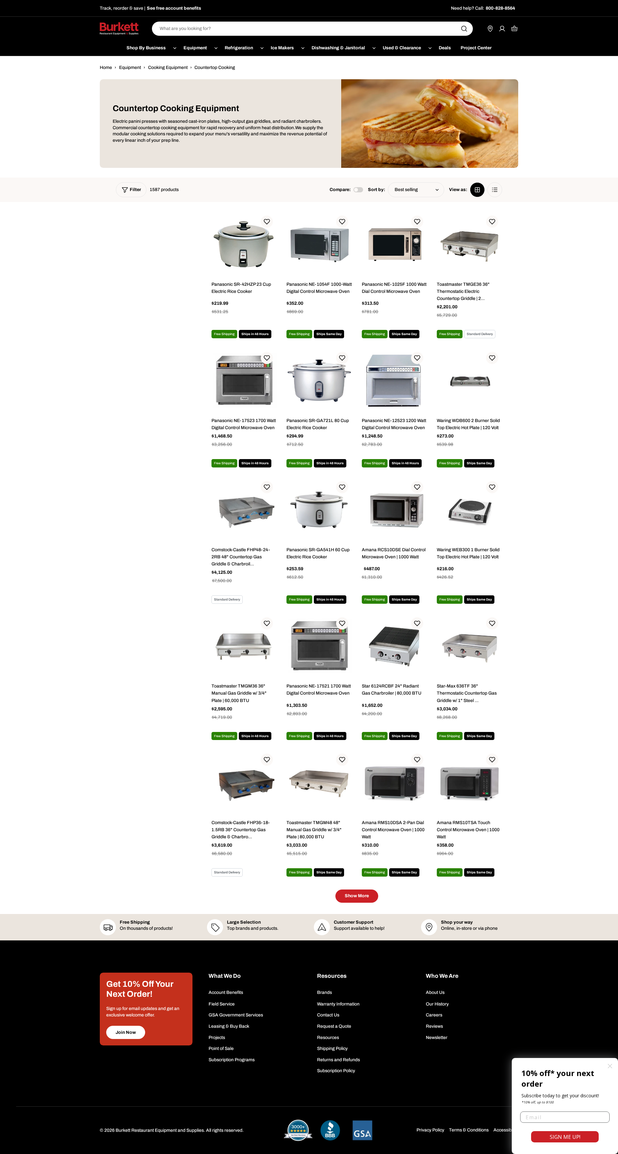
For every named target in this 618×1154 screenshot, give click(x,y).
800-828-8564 (500, 8)
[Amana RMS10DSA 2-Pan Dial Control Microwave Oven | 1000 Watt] (394, 782)
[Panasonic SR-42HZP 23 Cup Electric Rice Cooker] (244, 244)
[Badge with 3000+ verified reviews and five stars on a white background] (298, 1130)
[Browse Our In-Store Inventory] (490, 28)
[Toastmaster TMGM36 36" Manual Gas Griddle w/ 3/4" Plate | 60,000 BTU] (244, 646)
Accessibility (505, 1130)
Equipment (195, 47)
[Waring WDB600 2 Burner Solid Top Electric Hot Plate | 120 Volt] (469, 380)
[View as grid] (477, 189)
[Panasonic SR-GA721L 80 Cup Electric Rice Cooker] (319, 380)
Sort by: (376, 189)
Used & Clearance (402, 47)
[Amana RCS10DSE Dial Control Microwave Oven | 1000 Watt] (394, 510)
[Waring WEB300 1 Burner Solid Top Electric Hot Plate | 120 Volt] (469, 510)
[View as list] (494, 189)
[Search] (464, 28)
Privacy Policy (430, 1130)
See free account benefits (174, 8)
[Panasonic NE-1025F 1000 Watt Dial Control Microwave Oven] (394, 244)
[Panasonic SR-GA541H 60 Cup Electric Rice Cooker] (319, 510)
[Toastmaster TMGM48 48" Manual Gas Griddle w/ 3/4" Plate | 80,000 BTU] (319, 782)
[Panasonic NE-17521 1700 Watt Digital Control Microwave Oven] (319, 646)
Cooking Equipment (168, 67)
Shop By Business (146, 47)
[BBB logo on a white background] (330, 1130)
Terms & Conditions (469, 1130)
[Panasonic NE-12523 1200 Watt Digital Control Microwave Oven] (394, 380)
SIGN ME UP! (565, 1136)
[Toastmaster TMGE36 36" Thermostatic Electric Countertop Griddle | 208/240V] (469, 244)
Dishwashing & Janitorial (338, 47)
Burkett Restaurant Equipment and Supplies (160, 1130)
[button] (267, 222)
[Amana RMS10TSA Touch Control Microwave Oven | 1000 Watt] (469, 782)
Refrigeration (239, 47)
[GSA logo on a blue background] (362, 1130)
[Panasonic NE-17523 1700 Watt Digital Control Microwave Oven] (244, 380)
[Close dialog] (610, 1066)
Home (106, 67)
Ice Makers (282, 47)
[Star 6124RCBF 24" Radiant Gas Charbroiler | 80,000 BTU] (394, 646)
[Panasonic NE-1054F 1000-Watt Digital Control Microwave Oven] (319, 244)
